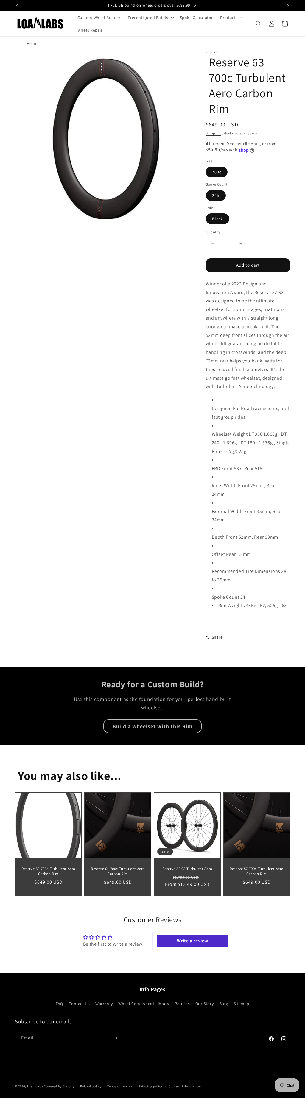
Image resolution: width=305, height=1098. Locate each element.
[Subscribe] (115, 1038)
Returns (182, 1003)
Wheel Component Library (143, 1003)
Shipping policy (150, 1086)
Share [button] (217, 637)
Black (217, 218)
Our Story (204, 1003)
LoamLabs (35, 1086)
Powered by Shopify (59, 1086)
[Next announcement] (288, 5)
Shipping (213, 133)
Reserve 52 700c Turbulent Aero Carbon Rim (48, 871)
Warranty (104, 1003)
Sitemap (241, 1003)
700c (216, 172)
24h (216, 195)
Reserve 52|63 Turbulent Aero (187, 868)
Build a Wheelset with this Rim (152, 726)
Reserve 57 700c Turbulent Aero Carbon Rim (257, 871)
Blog (223, 1003)
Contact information (185, 1086)
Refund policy (90, 1086)
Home (32, 43)
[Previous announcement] (17, 5)
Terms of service (119, 1086)
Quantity (213, 231)
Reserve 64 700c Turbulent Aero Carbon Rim (118, 871)
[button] (150, 17)
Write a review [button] (192, 941)
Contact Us (79, 1003)
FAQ (59, 1003)
